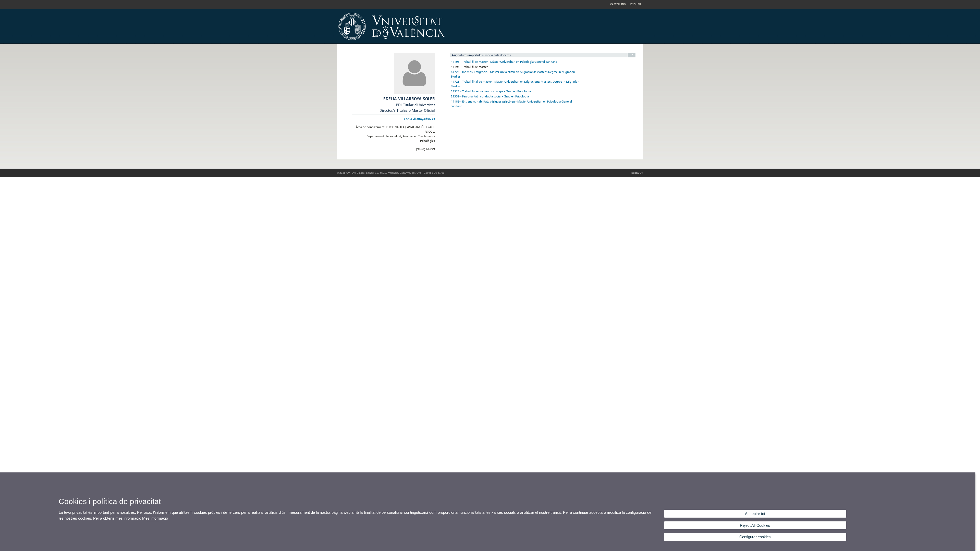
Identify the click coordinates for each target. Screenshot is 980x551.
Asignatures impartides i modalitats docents (481, 55)
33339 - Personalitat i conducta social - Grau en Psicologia (490, 96)
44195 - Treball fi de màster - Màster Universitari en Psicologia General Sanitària (504, 62)
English (635, 4)
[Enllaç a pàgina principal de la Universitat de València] (435, 41)
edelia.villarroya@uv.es (419, 119)
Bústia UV (637, 172)
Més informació (155, 518)
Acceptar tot (755, 513)
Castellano (618, 4)
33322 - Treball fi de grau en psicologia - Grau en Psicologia (491, 91)
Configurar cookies (755, 537)
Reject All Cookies (755, 525)
